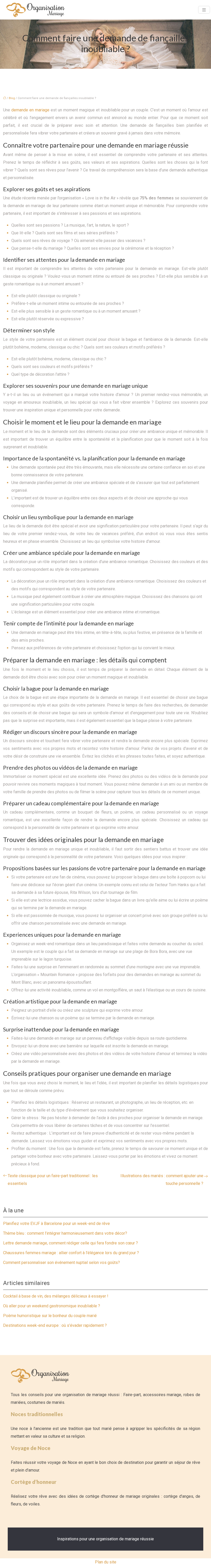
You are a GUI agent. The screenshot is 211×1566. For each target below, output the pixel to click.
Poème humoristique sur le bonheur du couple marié (50, 1315)
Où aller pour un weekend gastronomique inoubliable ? (51, 1305)
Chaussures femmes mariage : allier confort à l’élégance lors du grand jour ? (71, 1252)
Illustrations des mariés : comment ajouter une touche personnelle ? (161, 1179)
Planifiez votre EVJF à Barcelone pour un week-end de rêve (56, 1223)
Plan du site (105, 1562)
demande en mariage (30, 110)
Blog (12, 98)
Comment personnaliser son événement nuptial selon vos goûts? (61, 1262)
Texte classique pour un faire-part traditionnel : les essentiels (53, 1179)
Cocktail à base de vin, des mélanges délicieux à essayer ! (55, 1296)
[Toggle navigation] (204, 10)
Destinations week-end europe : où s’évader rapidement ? (55, 1325)
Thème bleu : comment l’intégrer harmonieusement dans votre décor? (65, 1233)
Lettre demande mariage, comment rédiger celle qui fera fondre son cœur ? (70, 1243)
